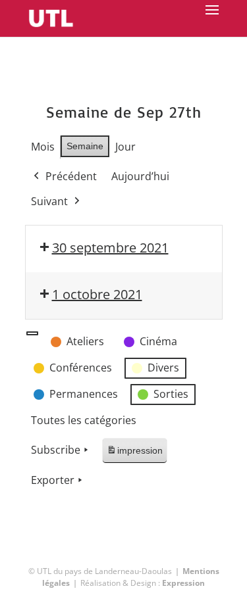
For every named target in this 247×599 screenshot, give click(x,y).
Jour (125, 146)
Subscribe (55, 450)
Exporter (52, 480)
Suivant (49, 201)
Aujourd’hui (140, 176)
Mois (43, 146)
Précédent (71, 176)
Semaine (85, 146)
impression (134, 454)
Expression (183, 582)
